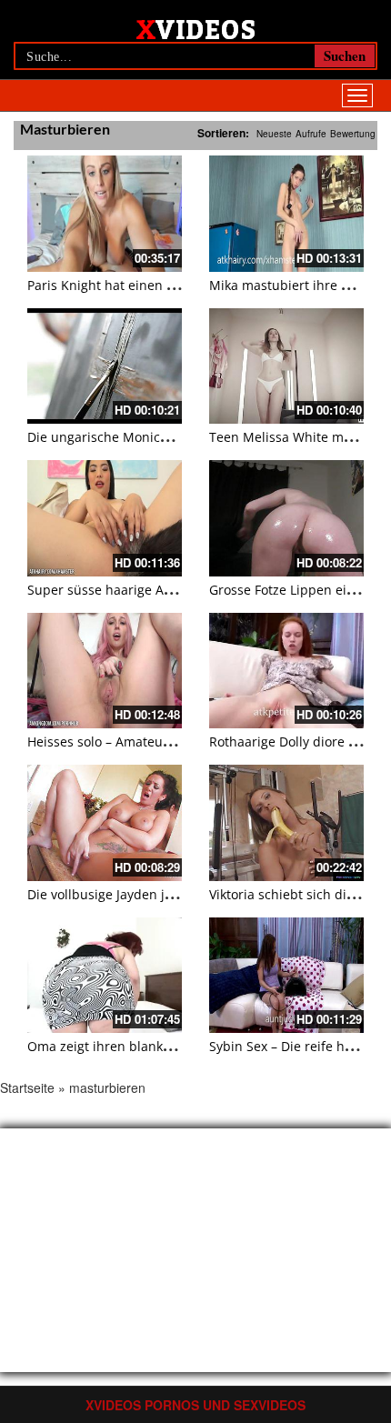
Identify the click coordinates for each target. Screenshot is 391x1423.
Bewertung (353, 133)
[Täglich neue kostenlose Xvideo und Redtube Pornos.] (196, 28)
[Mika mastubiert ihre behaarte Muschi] (286, 213)
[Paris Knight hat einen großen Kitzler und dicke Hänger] (104, 213)
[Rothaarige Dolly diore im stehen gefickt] (286, 671)
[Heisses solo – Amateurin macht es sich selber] (104, 671)
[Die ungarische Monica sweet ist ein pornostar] (104, 366)
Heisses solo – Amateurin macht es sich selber (168, 741)
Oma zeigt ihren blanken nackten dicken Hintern (175, 1046)
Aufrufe (311, 133)
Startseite (27, 1087)
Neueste (274, 133)
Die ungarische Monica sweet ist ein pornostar (169, 437)
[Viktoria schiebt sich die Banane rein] (286, 823)
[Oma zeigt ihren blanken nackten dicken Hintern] (104, 975)
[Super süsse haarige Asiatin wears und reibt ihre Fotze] (104, 518)
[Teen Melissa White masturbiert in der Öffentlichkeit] (286, 366)
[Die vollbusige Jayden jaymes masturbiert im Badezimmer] (104, 823)
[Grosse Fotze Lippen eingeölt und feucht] (286, 518)
